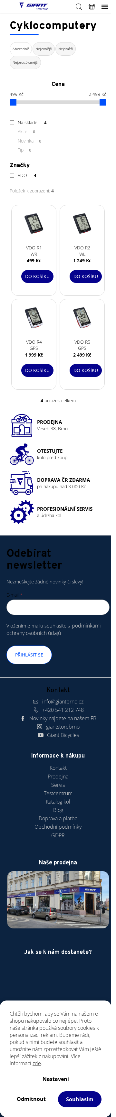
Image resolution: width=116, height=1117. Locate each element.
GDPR (58, 835)
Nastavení (56, 1079)
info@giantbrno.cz (62, 701)
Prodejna (58, 776)
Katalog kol (58, 801)
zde (37, 1063)
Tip (24, 150)
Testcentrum (58, 793)
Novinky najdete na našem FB (62, 718)
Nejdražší (65, 48)
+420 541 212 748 (63, 709)
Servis (58, 784)
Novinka (29, 141)
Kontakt (58, 767)
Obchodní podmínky (58, 826)
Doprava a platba (58, 818)
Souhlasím (79, 1099)
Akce (26, 131)
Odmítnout (31, 1099)
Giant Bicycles (63, 735)
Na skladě (32, 122)
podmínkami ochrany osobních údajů (53, 629)
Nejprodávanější (25, 62)
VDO (27, 175)
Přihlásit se (29, 655)
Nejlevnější (43, 48)
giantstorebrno (63, 726)
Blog (58, 810)
